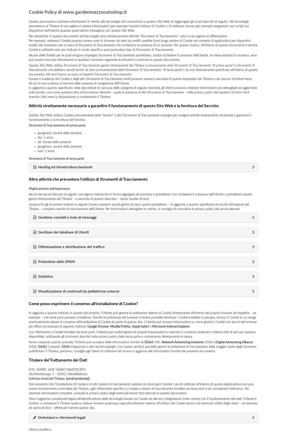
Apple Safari (140, 326)
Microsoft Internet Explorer (171, 326)
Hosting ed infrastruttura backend (64, 167)
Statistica (45, 276)
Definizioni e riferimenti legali (61, 417)
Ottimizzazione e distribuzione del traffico (70, 247)
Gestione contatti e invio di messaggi (66, 217)
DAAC (42, 346)
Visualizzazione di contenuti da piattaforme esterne (78, 291)
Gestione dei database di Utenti (63, 232)
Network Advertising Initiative (182, 342)
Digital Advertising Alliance (234, 342)
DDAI (66, 346)
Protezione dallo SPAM (56, 262)
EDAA (149, 342)
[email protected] (77, 378)
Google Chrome (98, 326)
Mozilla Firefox (120, 326)
